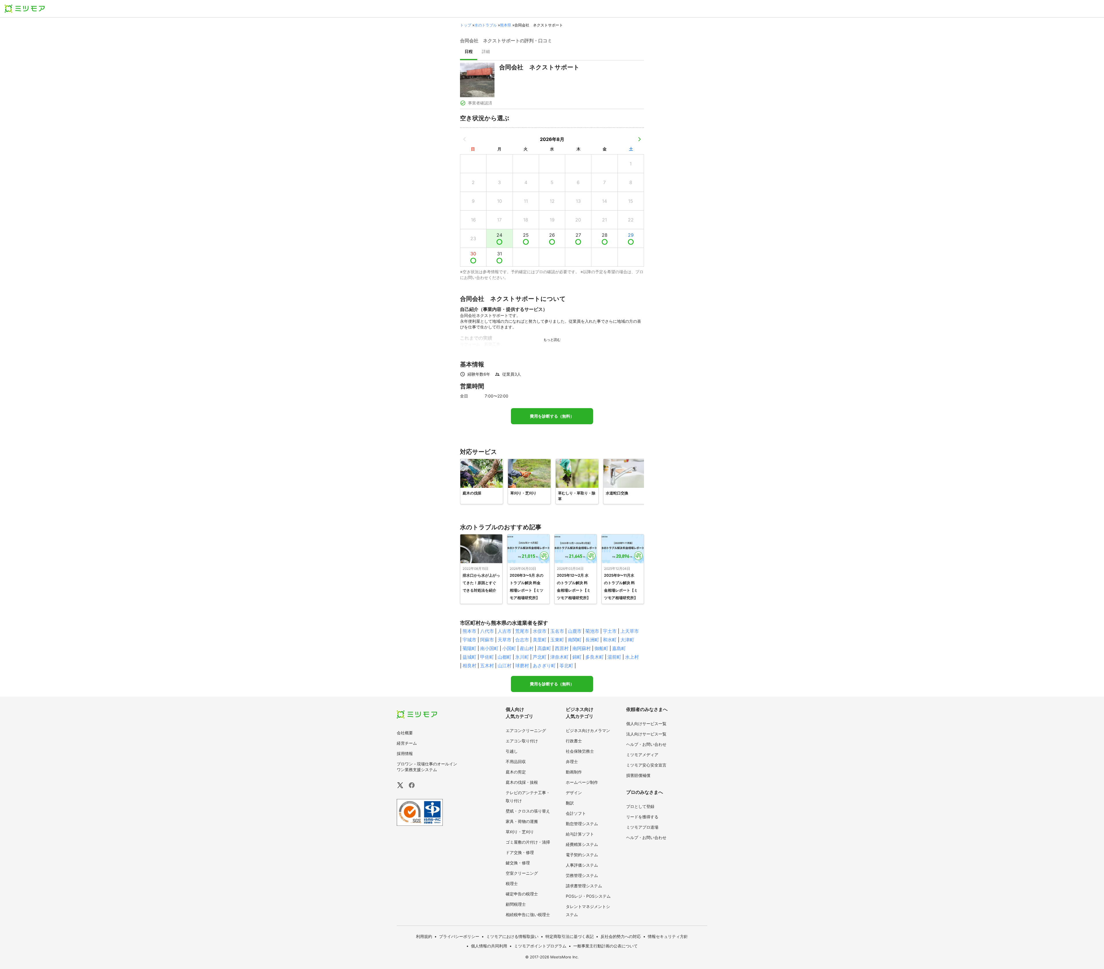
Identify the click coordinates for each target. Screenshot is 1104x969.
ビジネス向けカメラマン (588, 730)
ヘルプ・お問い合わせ (646, 744)
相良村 (469, 665)
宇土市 (610, 631)
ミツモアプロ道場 (642, 827)
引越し (512, 751)
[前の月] (464, 139)
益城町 (469, 657)
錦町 (577, 657)
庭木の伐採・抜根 (522, 782)
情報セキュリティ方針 (668, 936)
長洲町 (592, 640)
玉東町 (557, 640)
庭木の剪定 (516, 771)
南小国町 (489, 648)
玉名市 (557, 631)
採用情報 (405, 753)
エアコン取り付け (522, 740)
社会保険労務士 (580, 751)
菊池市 (592, 631)
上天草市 (629, 631)
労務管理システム (582, 875)
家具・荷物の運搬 (522, 821)
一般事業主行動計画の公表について (605, 945)
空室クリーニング (522, 873)
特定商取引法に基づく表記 (569, 936)
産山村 (527, 648)
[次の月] (639, 139)
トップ (465, 25)
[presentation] (468, 52)
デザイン (574, 792)
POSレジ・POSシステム (588, 896)
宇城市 (469, 640)
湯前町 (614, 657)
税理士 (512, 883)
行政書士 (574, 740)
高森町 (544, 648)
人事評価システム (582, 865)
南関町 (575, 640)
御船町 (601, 648)
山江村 (504, 665)
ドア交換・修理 (520, 852)
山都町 (504, 657)
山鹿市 (575, 631)
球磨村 (522, 665)
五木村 (487, 665)
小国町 (509, 648)
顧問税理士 (516, 904)
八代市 (487, 631)
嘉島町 (619, 648)
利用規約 (424, 936)
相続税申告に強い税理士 (528, 914)
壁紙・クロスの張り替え (528, 811)
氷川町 (522, 657)
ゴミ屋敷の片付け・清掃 (528, 842)
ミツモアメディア (642, 754)
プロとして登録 (640, 806)
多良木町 (594, 657)
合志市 (522, 640)
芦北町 (540, 657)
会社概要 (405, 732)
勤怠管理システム (582, 823)
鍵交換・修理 (518, 862)
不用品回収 (516, 761)
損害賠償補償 (638, 775)
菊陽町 (469, 648)
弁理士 (572, 761)
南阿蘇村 (581, 648)
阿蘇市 (487, 640)
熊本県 (505, 25)
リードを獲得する (642, 816)
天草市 (504, 640)
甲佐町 (487, 657)
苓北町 (566, 665)
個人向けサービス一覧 (646, 723)
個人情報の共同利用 (489, 945)
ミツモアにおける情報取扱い (512, 936)
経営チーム (407, 743)
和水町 (610, 640)
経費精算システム (582, 844)
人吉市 (504, 631)
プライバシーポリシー (459, 936)
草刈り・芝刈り (520, 831)
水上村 (632, 657)
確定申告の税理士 (522, 893)
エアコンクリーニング (526, 730)
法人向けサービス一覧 (646, 733)
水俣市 (540, 631)
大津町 (627, 640)
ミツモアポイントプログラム (540, 945)
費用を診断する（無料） (552, 416)
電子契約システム (582, 854)
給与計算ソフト (580, 834)
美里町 (540, 640)
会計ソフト (576, 813)
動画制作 (574, 771)
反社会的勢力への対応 (621, 936)
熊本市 (469, 631)
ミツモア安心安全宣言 (646, 764)
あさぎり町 (544, 665)
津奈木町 (559, 657)
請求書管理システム (584, 885)
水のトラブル (485, 25)
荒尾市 (522, 631)
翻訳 (570, 802)
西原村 (562, 648)
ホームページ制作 (582, 782)
